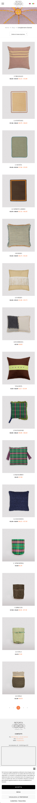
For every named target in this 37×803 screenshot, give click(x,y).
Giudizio (18, 253)
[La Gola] (18, 633)
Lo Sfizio (18, 297)
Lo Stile (18, 696)
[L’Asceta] (18, 146)
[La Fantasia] (18, 102)
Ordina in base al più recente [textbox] (19, 34)
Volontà (18, 386)
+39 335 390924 (23, 737)
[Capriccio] (18, 589)
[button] (34, 769)
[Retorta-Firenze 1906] (18, 3)
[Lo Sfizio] (18, 279)
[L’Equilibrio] (18, 456)
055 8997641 (14, 737)
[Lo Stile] (18, 678)
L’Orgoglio (18, 76)
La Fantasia (18, 120)
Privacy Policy (22, 801)
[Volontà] (18, 368)
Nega (18, 792)
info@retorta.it (20, 740)
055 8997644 (19, 739)
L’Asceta (18, 165)
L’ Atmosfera (18, 563)
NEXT (27, 708)
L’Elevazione (18, 430)
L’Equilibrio (18, 475)
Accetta (18, 787)
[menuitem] (30, 4)
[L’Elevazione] (18, 412)
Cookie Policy (14, 801)
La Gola (18, 652)
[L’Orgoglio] (18, 58)
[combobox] (18, 34)
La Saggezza (18, 519)
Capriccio (18, 607)
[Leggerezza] (18, 323)
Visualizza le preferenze (18, 797)
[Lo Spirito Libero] (18, 191)
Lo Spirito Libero (18, 209)
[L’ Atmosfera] (18, 545)
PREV (9, 708)
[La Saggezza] (18, 500)
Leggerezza (18, 342)
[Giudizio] (18, 235)
